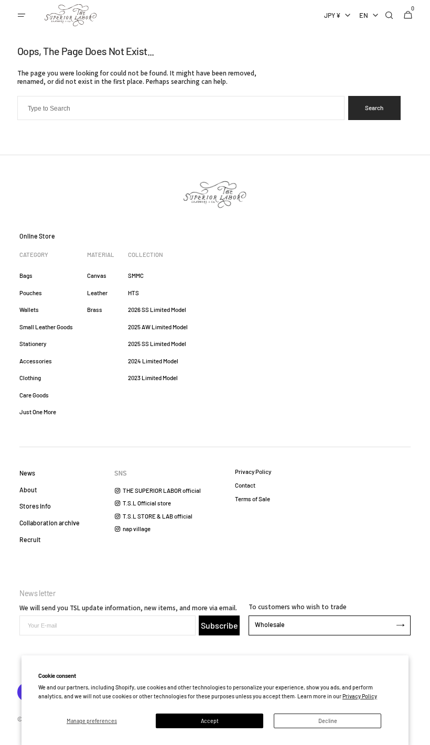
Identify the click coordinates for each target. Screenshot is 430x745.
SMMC (136, 275)
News (27, 473)
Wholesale (270, 624)
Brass (94, 309)
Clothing (30, 377)
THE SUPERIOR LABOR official (162, 490)
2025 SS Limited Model (157, 343)
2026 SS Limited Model (157, 309)
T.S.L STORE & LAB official (157, 516)
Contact (245, 485)
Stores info (35, 506)
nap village (136, 528)
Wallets (29, 309)
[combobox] (181, 108)
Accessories (35, 361)
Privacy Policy (359, 696)
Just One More (37, 411)
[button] (21, 15)
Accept (210, 720)
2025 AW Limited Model (158, 326)
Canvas (96, 275)
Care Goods (34, 395)
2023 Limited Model (153, 377)
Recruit (30, 539)
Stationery (32, 343)
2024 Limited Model (153, 361)
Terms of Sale (252, 499)
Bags (26, 275)
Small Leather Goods (46, 326)
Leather (97, 292)
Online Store (37, 236)
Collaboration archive (49, 522)
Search (374, 107)
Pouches (30, 292)
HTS (133, 292)
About (28, 489)
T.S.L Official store (147, 503)
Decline (327, 720)
